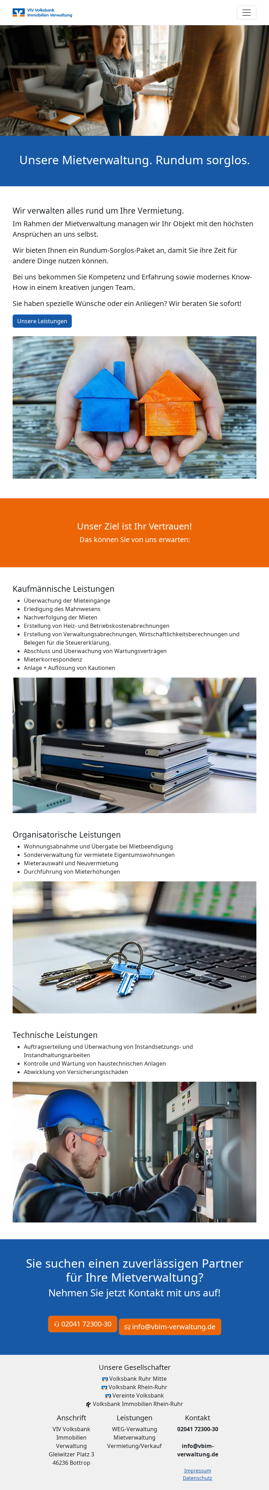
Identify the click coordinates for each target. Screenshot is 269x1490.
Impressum (197, 1470)
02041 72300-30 (85, 1324)
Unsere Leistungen (42, 321)
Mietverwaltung (134, 1437)
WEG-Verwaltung (134, 1429)
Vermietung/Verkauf (134, 1446)
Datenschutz (197, 1478)
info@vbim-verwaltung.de (172, 1326)
